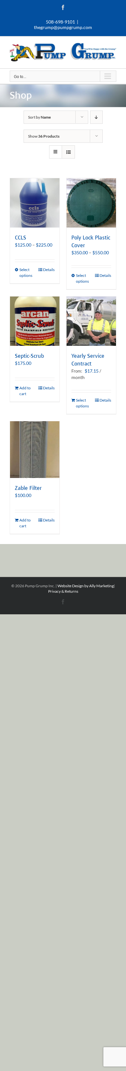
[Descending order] (96, 117)
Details (49, 269)
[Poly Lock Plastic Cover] (91, 203)
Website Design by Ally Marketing (86, 585)
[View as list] (68, 152)
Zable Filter (28, 488)
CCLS (20, 237)
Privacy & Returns (63, 591)
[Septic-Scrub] (34, 321)
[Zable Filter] (34, 449)
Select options (25, 272)
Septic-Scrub (29, 356)
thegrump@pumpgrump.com (63, 27)
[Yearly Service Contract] (91, 321)
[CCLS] (34, 203)
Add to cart (25, 390)
